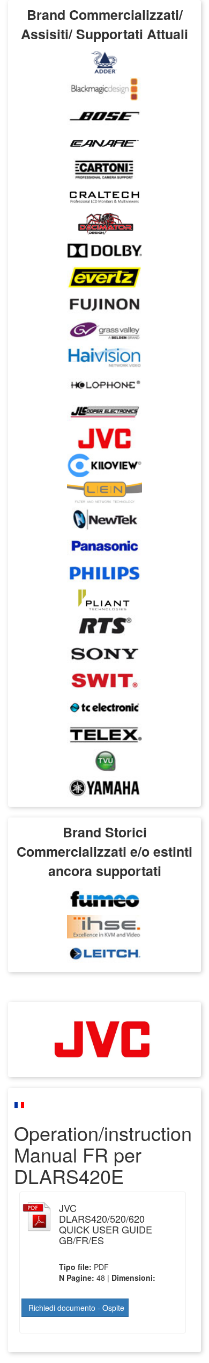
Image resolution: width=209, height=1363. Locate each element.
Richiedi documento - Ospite (76, 1307)
